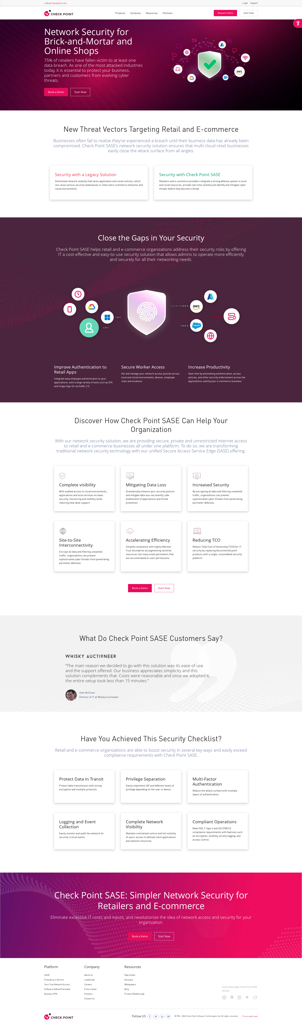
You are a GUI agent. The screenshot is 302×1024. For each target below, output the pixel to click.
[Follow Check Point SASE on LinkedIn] (162, 1016)
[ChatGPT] (224, 998)
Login (245, 3)
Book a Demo (56, 92)
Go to (56, 3)
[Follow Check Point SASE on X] (155, 1016)
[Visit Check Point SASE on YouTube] (168, 1016)
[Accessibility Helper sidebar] (297, 23)
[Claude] (232, 998)
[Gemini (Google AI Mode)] (247, 998)
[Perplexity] (239, 999)
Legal (255, 1016)
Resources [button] (152, 13)
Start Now (248, 12)
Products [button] (120, 13)
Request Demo (225, 12)
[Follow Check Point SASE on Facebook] (149, 1016)
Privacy (246, 1016)
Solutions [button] (135, 13)
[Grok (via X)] (255, 998)
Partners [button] (168, 13)
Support (254, 3)
